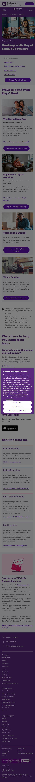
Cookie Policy (9, 400)
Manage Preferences (17, 406)
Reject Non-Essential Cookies (17, 410)
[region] (17, 391)
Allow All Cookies (17, 402)
